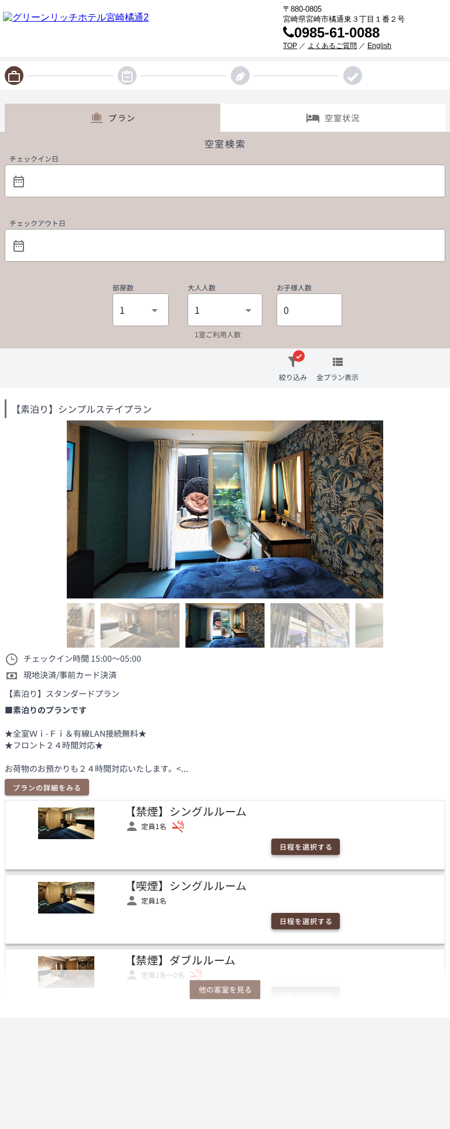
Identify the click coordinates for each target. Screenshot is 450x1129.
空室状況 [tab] (342, 118)
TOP (290, 46)
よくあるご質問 (332, 46)
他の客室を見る (225, 989)
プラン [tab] (121, 118)
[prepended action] (19, 182)
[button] (233, 181)
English (379, 46)
